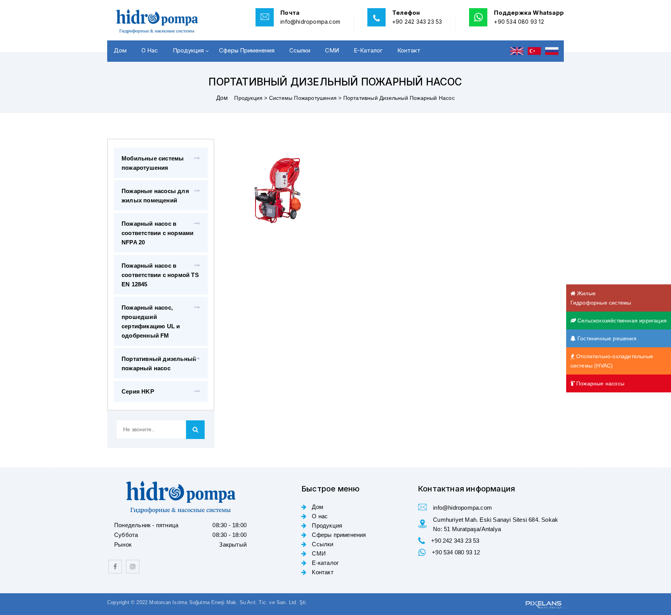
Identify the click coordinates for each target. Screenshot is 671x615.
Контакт (409, 50)
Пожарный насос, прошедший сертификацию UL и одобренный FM (151, 321)
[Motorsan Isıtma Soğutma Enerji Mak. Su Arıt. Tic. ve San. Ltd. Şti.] (160, 21)
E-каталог (368, 50)
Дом (120, 50)
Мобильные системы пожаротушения (153, 163)
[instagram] (132, 566)
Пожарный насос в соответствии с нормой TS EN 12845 (160, 274)
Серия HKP (138, 391)
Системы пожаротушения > (306, 98)
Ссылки (299, 50)
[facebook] (115, 566)
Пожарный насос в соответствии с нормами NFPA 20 (157, 233)
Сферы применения (247, 50)
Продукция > (251, 98)
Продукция (188, 50)
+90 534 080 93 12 (519, 21)
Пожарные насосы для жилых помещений (155, 196)
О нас (149, 50)
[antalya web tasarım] (543, 604)
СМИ (332, 50)
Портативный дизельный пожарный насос (159, 363)
